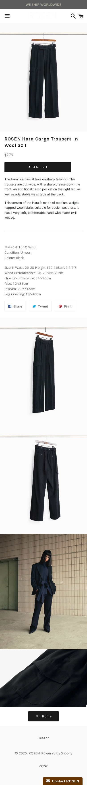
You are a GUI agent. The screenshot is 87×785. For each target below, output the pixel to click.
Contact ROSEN (64, 781)
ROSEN (34, 753)
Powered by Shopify (56, 753)
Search (43, 738)
